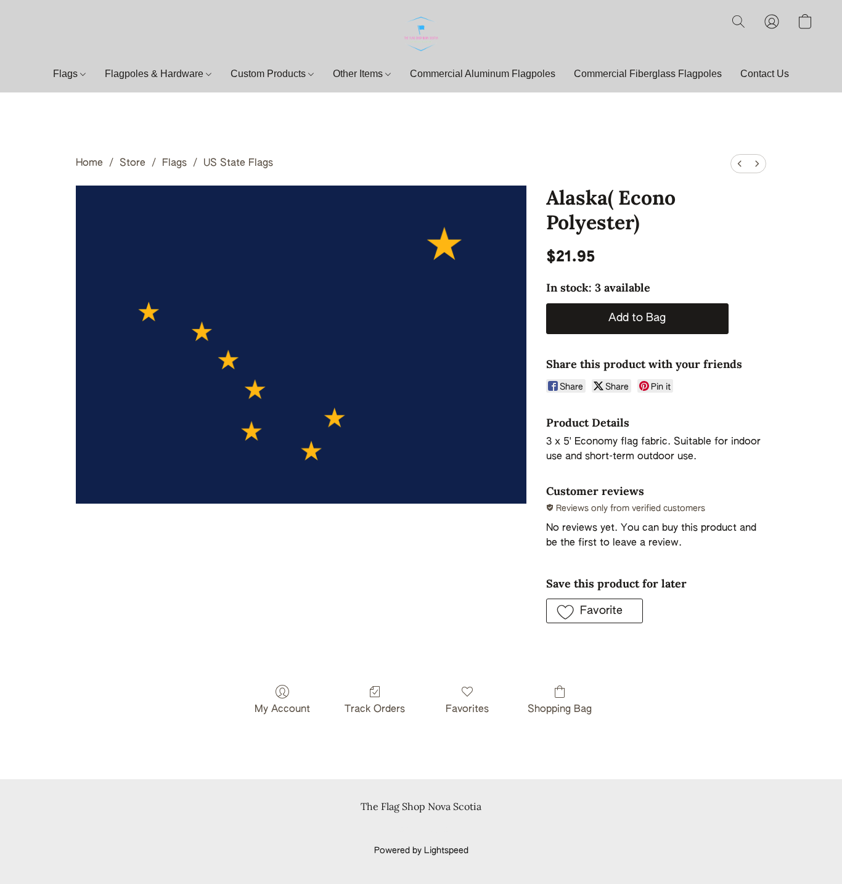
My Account (282, 709)
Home (89, 163)
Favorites (467, 709)
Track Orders (375, 709)
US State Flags (238, 163)
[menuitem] (739, 164)
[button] (421, 34)
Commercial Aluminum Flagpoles (482, 73)
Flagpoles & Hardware (155, 73)
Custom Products (269, 73)
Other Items (359, 73)
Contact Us (764, 73)
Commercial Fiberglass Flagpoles (648, 73)
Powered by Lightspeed (421, 850)
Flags (66, 73)
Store (132, 163)
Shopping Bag (560, 709)
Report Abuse (421, 829)
